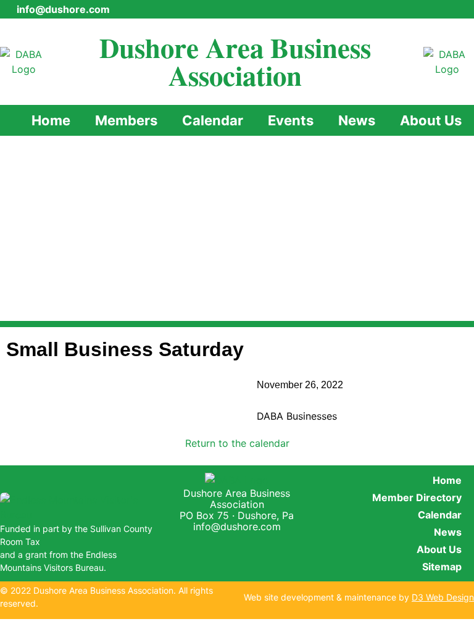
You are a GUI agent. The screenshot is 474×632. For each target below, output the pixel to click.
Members (126, 120)
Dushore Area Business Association (235, 61)
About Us (431, 120)
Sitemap (442, 566)
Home (50, 120)
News (356, 120)
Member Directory (417, 497)
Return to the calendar (237, 443)
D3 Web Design (443, 597)
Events (291, 120)
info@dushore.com (237, 526)
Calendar (212, 120)
